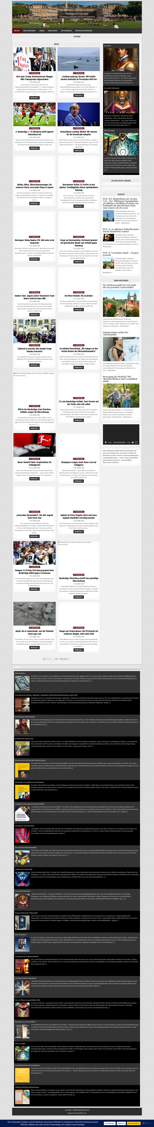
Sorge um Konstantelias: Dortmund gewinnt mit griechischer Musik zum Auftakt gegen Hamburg (78, 243)
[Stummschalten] (133, 440)
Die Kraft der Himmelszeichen (26, 823)
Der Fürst (107, 46)
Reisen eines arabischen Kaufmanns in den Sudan (33, 1084)
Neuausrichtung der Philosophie (26, 888)
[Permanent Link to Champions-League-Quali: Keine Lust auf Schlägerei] (79, 445)
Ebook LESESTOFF (52, 30)
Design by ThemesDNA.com (77, 1113)
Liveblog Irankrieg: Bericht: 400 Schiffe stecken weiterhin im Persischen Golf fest (79, 78)
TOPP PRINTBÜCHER (66, 30)
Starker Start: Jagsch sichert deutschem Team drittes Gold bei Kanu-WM (34, 297)
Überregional (35, 73)
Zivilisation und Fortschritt (24, 801)
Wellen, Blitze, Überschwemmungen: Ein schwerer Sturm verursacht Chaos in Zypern (35, 186)
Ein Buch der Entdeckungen (25, 692)
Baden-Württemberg (29, 30)
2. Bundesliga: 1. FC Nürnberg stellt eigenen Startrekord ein (35, 133)
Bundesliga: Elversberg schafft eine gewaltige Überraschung (78, 579)
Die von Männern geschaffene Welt (27, 975)
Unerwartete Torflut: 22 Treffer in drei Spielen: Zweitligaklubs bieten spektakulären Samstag (78, 187)
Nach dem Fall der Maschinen (25, 953)
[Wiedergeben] (106, 440)
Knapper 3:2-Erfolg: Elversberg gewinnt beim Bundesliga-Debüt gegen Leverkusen (34, 571)
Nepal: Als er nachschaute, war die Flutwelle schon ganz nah (34, 632)
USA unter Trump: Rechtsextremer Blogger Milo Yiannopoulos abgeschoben (34, 78)
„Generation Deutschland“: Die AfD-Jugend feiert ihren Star (34, 516)
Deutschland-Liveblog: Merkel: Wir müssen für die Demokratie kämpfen (78, 133)
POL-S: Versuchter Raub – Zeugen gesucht (120, 251)
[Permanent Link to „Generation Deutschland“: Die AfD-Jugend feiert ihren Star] (34, 498)
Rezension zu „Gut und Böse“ (25, 997)
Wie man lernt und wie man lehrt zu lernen (30, 736)
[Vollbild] (136, 440)
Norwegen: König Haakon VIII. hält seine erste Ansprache (34, 241)
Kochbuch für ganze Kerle (24, 714)
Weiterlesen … (126, 221)
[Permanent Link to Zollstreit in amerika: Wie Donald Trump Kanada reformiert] (34, 331)
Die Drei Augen (109, 130)
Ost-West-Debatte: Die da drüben (79, 295)
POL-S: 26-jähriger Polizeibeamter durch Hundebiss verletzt (121, 228)
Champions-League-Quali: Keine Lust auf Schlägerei (78, 463)
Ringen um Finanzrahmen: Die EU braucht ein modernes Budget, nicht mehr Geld (78, 632)
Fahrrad (41, 30)
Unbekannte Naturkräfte (23, 844)
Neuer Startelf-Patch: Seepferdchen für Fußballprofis (35, 463)
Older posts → (65, 659)
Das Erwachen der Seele (23, 1106)
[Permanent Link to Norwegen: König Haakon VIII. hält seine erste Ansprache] (34, 223)
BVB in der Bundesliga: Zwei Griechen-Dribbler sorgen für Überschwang (34, 410)
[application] (121, 432)
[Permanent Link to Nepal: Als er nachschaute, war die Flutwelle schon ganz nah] (34, 614)
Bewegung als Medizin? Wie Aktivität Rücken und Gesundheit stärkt (120, 376)
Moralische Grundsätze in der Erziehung (29, 757)
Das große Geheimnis (111, 88)
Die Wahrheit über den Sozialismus (27, 1041)
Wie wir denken (20, 910)
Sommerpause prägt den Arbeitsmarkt (115, 331)
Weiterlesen (35, 97)
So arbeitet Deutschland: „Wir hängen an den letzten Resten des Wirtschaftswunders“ (79, 350)
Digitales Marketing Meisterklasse (27, 1062)
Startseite (17, 30)
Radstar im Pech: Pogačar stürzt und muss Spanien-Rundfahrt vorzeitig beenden (79, 516)
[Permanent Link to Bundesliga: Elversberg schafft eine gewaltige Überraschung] (79, 557)
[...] (132, 83)
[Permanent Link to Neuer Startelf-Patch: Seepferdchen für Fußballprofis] (34, 445)
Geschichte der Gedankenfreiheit (26, 932)
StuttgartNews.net (77, 13)
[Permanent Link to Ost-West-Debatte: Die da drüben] (79, 278)
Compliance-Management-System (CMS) (29, 779)
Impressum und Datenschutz (83, 30)
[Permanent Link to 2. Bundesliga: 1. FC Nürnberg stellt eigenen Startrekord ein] (34, 114)
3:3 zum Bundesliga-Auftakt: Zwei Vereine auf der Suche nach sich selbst (79, 402)
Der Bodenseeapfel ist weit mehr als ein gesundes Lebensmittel (119, 283)
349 (56, 659)
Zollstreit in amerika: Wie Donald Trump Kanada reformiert (35, 350)
